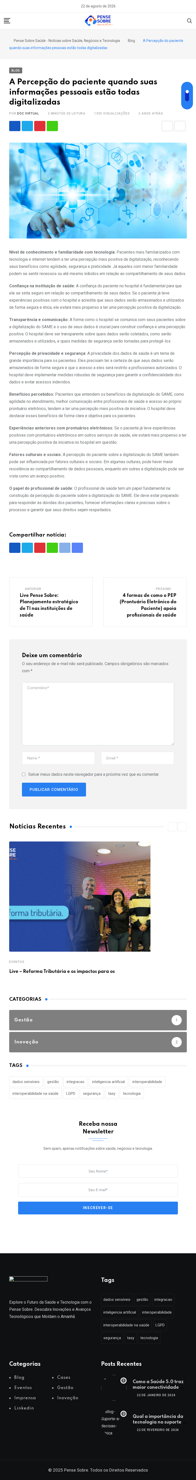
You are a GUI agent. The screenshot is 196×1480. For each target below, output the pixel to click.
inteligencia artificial (108, 1081)
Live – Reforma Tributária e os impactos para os (62, 971)
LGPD (70, 1093)
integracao (75, 1081)
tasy (111, 1093)
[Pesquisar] (189, 20)
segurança (92, 1093)
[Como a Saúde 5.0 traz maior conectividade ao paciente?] (114, 1388)
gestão (53, 1081)
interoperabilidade (147, 1081)
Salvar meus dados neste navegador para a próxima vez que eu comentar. (93, 774)
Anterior (33, 589)
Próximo (164, 589)
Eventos (16, 962)
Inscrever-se (98, 1208)
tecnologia (132, 1093)
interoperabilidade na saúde (35, 1093)
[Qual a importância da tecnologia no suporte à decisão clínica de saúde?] (114, 1422)
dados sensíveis (26, 1081)
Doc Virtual (28, 113)
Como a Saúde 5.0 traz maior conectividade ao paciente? (159, 1388)
